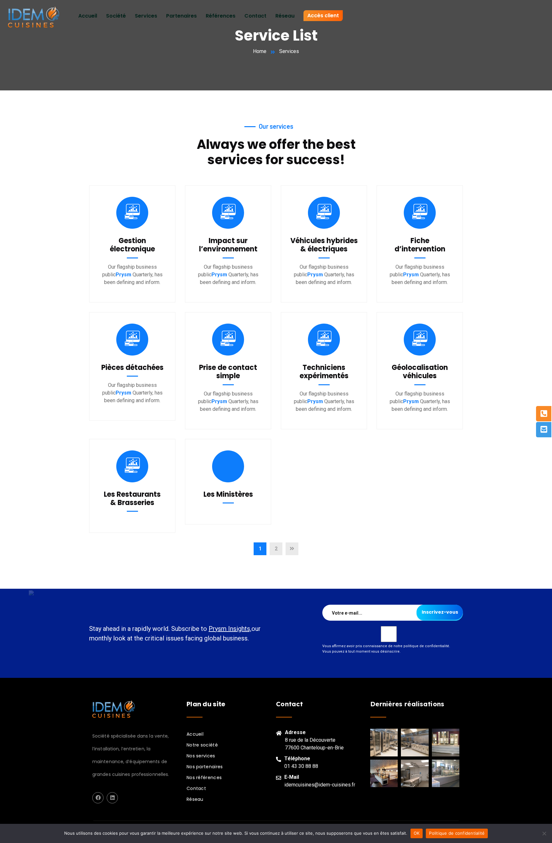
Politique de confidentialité (457, 833)
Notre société (202, 745)
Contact (255, 15)
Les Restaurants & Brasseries (132, 498)
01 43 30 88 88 (301, 766)
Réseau (285, 15)
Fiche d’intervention (420, 245)
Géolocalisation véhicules (420, 372)
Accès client (323, 15)
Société (116, 15)
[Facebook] (97, 797)
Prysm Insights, (230, 628)
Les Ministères (228, 494)
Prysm (123, 275)
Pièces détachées (132, 367)
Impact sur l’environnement (228, 245)
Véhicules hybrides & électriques (324, 245)
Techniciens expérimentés (324, 372)
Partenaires (181, 15)
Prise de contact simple (228, 372)
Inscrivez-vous (440, 612)
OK (417, 833)
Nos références (204, 777)
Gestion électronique (132, 245)
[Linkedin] (112, 797)
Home (259, 51)
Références (220, 15)
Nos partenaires (205, 766)
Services (146, 15)
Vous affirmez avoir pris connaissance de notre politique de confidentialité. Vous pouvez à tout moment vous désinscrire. (386, 649)
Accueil (87, 15)
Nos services (201, 756)
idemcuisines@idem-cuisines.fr (319, 785)
